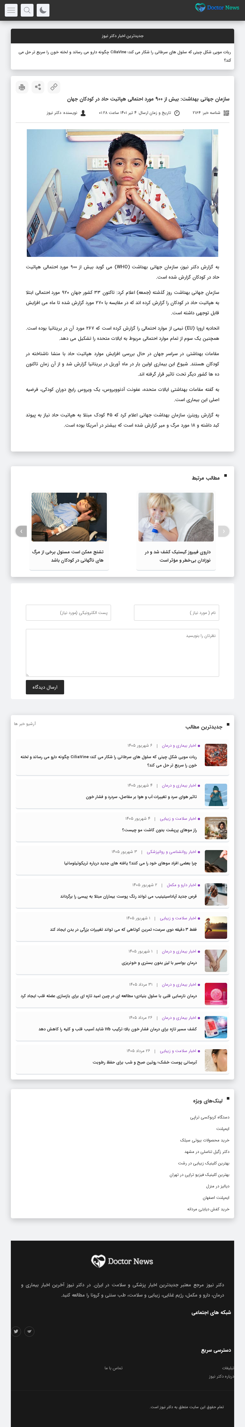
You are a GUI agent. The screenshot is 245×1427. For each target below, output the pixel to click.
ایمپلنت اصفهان (216, 1197)
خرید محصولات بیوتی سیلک (204, 1140)
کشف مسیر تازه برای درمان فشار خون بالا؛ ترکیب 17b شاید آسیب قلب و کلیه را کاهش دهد (118, 1029)
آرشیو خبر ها (25, 724)
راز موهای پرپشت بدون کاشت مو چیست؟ (159, 830)
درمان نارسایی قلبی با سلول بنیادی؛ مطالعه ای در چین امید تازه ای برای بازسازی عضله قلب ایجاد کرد (109, 996)
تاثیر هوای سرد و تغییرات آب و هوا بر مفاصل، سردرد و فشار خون (141, 797)
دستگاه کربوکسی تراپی (209, 1117)
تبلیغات (228, 1368)
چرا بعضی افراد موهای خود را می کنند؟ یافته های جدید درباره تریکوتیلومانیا (130, 863)
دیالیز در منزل (217, 1186)
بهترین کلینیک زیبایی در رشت (203, 1163)
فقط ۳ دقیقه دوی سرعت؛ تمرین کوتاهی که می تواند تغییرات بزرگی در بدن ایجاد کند (123, 929)
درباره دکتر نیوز (221, 1376)
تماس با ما (113, 1368)
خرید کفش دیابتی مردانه (208, 1209)
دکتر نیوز (166, 1407)
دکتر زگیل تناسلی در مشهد (206, 1151)
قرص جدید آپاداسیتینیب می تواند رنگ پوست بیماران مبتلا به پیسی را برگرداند (128, 896)
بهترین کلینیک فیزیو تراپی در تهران (199, 1174)
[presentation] (223, 531)
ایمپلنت (222, 1128)
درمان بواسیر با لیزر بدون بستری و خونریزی (159, 963)
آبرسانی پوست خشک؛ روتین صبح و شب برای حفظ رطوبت (145, 1062)
